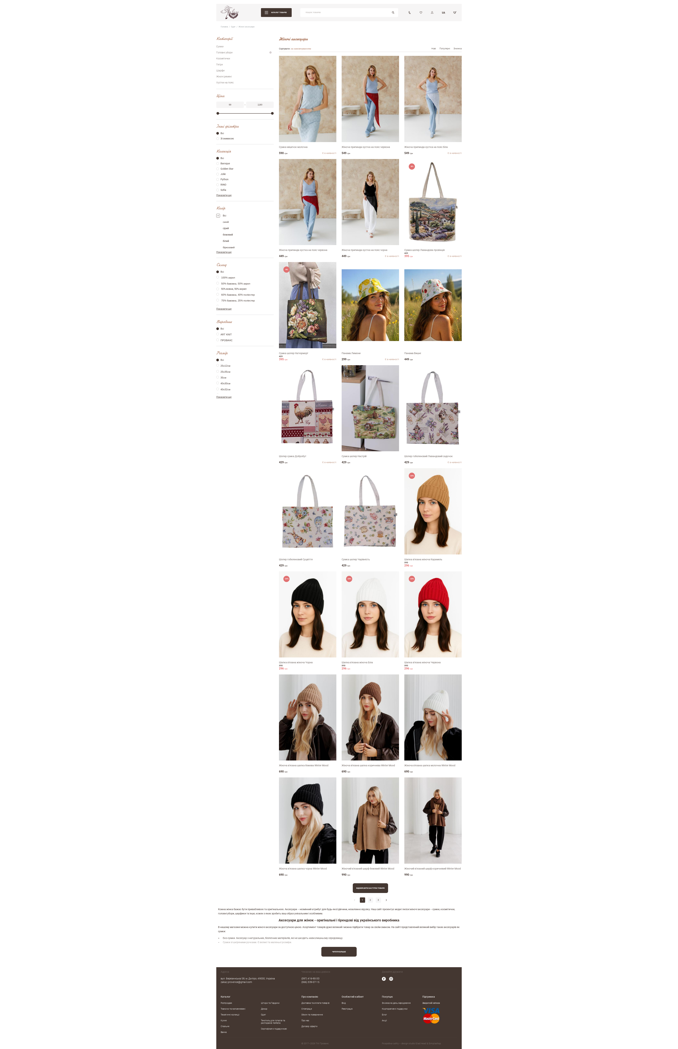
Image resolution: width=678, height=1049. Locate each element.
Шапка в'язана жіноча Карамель (423, 559)
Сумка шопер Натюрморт (293, 353)
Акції (384, 1020)
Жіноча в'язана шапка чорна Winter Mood (303, 868)
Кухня (224, 1020)
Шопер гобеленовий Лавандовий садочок (428, 456)
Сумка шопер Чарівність (356, 559)
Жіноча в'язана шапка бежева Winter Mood (303, 765)
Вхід (344, 1003)
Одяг (263, 1014)
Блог (384, 1014)
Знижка (458, 48)
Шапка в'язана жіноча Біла (357, 662)
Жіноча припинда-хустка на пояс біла (426, 147)
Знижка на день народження (396, 1003)
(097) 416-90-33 (310, 978)
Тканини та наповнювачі (233, 1009)
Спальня (225, 1026)
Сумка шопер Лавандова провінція (424, 250)
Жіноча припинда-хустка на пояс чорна (364, 250)
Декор (264, 1009)
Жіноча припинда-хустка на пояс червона (366, 147)
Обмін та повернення (312, 1014)
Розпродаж (226, 1003)
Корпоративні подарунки (395, 1009)
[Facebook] (384, 979)
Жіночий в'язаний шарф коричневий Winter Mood (432, 868)
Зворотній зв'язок (431, 1003)
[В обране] (329, 63)
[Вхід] (432, 12)
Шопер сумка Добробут (292, 456)
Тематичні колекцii (230, 1014)
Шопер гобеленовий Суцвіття (296, 559)
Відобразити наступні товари (370, 888)
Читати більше (339, 952)
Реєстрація (347, 1009)
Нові (433, 48)
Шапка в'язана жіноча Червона (422, 662)
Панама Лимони (351, 353)
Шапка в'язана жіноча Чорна (296, 662)
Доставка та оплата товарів (315, 1003)
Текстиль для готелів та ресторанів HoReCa (273, 1021)
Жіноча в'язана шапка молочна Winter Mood (429, 765)
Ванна (224, 1032)
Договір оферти (309, 1026)
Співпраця (306, 1009)
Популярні (444, 48)
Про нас (305, 1020)
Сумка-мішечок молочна (293, 147)
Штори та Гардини (270, 1003)
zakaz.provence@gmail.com (236, 982)
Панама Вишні (412, 353)
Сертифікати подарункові (274, 1029)
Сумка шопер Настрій (354, 456)
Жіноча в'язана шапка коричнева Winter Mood (368, 765)
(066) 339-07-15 (310, 982)
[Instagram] (391, 979)
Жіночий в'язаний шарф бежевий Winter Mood (368, 868)
